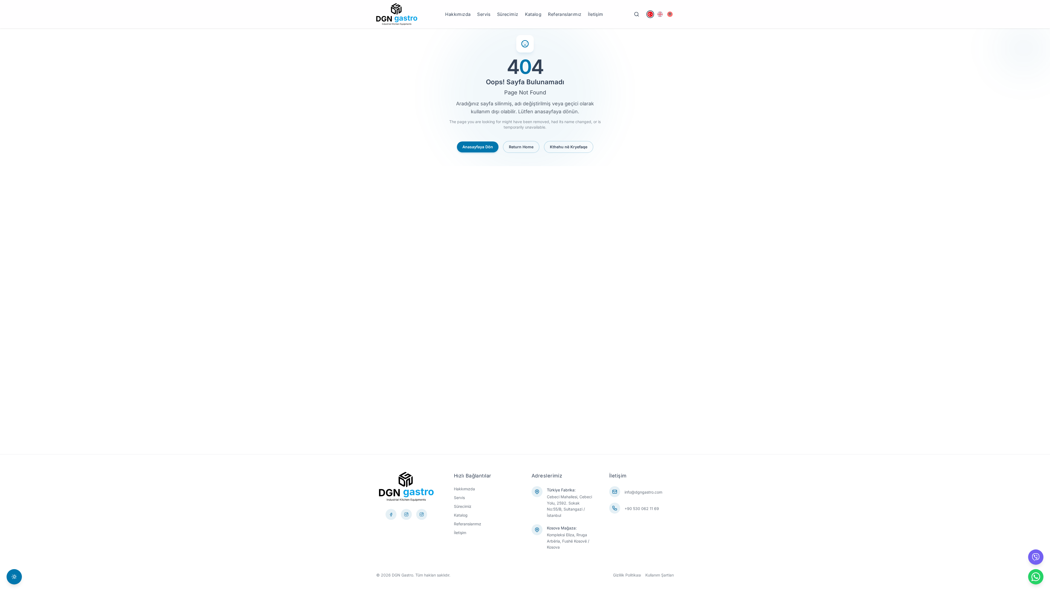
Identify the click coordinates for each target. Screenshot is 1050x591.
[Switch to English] (660, 14)
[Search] (636, 14)
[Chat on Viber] (1035, 557)
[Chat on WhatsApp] (1035, 576)
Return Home (521, 146)
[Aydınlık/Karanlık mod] (14, 576)
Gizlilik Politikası (627, 575)
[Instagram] (421, 514)
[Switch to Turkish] (650, 14)
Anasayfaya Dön (477, 146)
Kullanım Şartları (659, 575)
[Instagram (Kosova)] (406, 514)
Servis (483, 14)
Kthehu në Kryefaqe (568, 146)
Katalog (533, 14)
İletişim (595, 14)
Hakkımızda (458, 14)
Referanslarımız (564, 14)
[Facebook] (391, 514)
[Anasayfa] (396, 14)
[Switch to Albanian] (670, 14)
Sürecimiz (507, 14)
